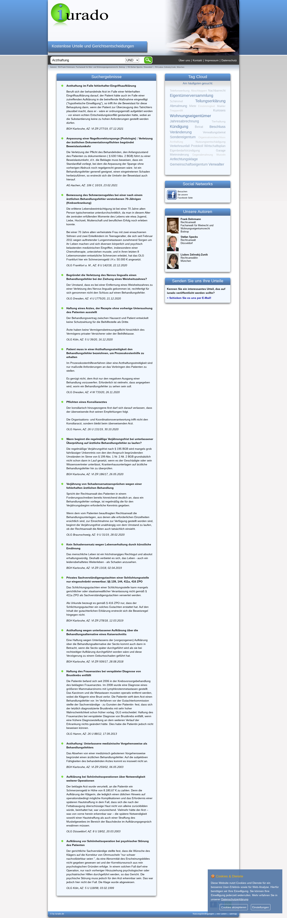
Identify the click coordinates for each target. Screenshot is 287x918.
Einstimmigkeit (206, 106)
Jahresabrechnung (184, 121)
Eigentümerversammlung (191, 95)
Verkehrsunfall (180, 146)
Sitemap (233, 914)
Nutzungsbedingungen (203, 914)
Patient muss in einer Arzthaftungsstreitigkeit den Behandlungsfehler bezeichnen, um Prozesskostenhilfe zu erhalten (105, 353)
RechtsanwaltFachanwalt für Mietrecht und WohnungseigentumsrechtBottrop (197, 225)
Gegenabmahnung (202, 154)
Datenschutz (229, 60)
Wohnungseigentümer (190, 115)
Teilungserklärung (210, 101)
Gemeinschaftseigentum (189, 164)
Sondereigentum (183, 137)
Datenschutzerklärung (234, 899)
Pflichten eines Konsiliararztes (86, 401)
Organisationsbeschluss (212, 137)
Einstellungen (260, 907)
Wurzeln (221, 154)
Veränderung (181, 132)
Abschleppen (199, 90)
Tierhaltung (219, 121)
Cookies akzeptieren (233, 907)
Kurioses (219, 110)
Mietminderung (179, 154)
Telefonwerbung (180, 90)
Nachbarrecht (217, 90)
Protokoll (197, 146)
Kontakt (197, 60)
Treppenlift (176, 110)
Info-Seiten (222, 914)
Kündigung (179, 126)
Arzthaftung (176, 141)
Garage (221, 150)
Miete (192, 106)
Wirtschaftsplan (215, 146)
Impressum (212, 60)
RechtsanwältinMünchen (194, 257)
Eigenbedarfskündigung (185, 150)
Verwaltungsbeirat (214, 132)
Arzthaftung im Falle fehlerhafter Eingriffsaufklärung (101, 85)
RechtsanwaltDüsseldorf (189, 240)
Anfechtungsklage (184, 159)
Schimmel (176, 101)
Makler (221, 106)
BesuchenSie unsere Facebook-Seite (185, 194)
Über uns (184, 60)
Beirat (199, 126)
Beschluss (217, 127)
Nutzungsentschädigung (211, 141)
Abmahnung (178, 106)
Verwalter (216, 164)
